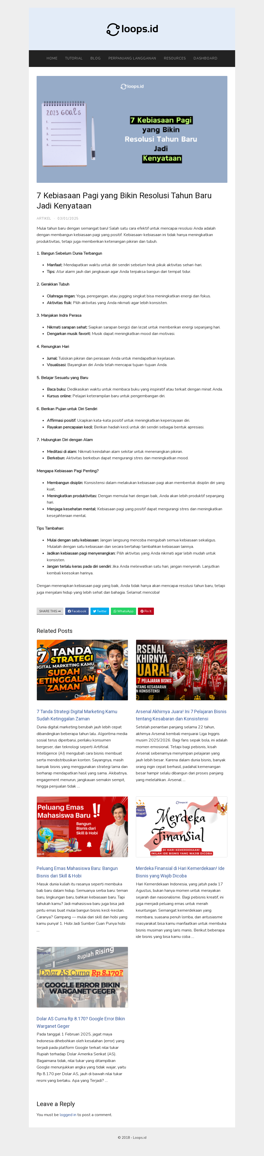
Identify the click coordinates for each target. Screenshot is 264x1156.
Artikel (44, 218)
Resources (175, 58)
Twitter (101, 611)
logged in (68, 1115)
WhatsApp (125, 611)
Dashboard (206, 58)
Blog (95, 58)
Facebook (78, 611)
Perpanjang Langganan (132, 58)
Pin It (147, 611)
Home (52, 58)
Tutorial (74, 58)
